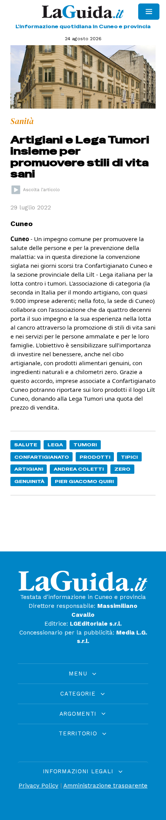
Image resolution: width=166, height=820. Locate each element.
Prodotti (95, 457)
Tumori (85, 444)
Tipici (129, 457)
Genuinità (29, 481)
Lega (55, 444)
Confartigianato (41, 457)
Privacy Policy (38, 785)
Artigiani (28, 469)
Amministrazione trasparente (105, 785)
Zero (122, 469)
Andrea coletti (79, 469)
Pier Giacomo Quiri (84, 481)
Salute (25, 444)
